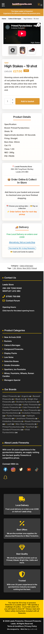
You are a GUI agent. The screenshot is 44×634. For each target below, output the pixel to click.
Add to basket (27, 101)
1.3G (14, 268)
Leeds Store (8, 284)
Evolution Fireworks (31, 413)
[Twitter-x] (21, 470)
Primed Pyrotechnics (11, 427)
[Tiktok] (37, 470)
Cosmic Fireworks (10, 407)
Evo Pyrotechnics (10, 413)
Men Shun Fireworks (25, 424)
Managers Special (12, 380)
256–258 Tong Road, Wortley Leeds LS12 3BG (22, 169)
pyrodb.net (32, 629)
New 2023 (27, 268)
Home (4, 19)
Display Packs (10, 353)
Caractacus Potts (10, 404)
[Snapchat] (5, 477)
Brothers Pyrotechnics (26, 402)
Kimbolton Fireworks (11, 421)
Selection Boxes (11, 361)
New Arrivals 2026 (12, 337)
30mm (19, 268)
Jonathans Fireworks (25, 418)
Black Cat (20, 399)
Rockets (8, 341)
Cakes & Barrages (14, 19)
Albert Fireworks (9, 396)
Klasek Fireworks (32, 421)
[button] (39, 4)
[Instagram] (13, 470)
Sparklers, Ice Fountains (15, 369)
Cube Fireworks (29, 407)
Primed (34, 268)
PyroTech (30, 427)
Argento (25, 396)
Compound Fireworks (13, 349)
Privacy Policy (31, 626)
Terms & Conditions (15, 626)
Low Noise (8, 357)
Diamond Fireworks (11, 410)
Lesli (9, 424)
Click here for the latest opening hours (18, 311)
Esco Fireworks (31, 410)
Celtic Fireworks (30, 404)
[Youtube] (29, 470)
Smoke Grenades (11, 365)
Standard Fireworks (11, 429)
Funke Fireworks (14, 416)
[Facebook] (5, 470)
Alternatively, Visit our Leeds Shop (22, 242)
